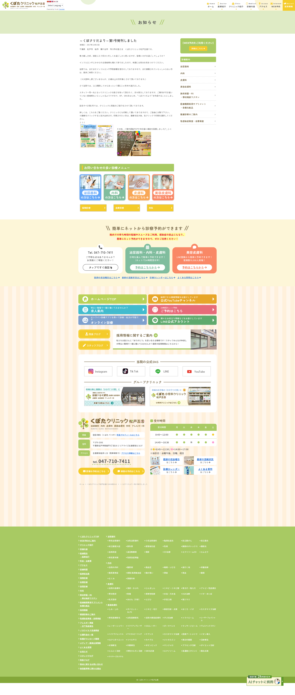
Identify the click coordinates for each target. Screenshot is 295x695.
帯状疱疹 (112, 593)
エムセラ (204, 552)
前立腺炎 (204, 540)
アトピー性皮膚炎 (208, 588)
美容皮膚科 (185, 86)
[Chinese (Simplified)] (48, 1)
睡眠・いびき (169, 567)
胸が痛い (149, 572)
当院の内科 (113, 567)
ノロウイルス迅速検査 (89, 630)
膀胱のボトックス (190, 546)
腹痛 (203, 572)
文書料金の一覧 (86, 634)
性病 (166, 546)
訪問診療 (84, 586)
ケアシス (149, 634)
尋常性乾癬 (150, 593)
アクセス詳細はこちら (130, 453)
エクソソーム (169, 650)
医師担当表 (85, 573)
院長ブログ (95, 334)
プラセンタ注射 (189, 645)
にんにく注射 (114, 650)
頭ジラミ (186, 599)
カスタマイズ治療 (208, 609)
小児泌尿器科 (151, 540)
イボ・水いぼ (206, 593)
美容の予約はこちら (130, 471)
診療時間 (84, 569)
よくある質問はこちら (188, 277)
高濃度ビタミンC (189, 650)
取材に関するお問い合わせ (91, 664)
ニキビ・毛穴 (151, 609)
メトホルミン (169, 639)
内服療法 (131, 645)
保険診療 (86, 207)
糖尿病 (130, 567)
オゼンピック (151, 645)
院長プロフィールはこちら (128, 434)
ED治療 (167, 552)
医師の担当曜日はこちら (106, 277)
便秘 (166, 572)
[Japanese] (55, 1)
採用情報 (84, 610)
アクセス (83, 565)
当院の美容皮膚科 (153, 617)
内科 (182, 73)
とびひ (148, 599)
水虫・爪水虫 (169, 593)
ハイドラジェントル (116, 634)
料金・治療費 (85, 561)
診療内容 (84, 549)
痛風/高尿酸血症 (134, 572)
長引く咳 (186, 567)
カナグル (149, 639)
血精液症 (112, 552)
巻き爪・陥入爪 (189, 588)
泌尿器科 (184, 66)
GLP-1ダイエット (116, 639)
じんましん (150, 588)
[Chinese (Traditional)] (50, 1)
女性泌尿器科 (133, 540)
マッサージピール (190, 625)
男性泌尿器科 (114, 540)
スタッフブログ (95, 345)
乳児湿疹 (112, 599)
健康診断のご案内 (188, 114)
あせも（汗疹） (134, 599)
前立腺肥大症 (114, 546)
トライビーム (188, 617)
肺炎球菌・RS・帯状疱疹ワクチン (190, 95)
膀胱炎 (204, 546)
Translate (62, 9)
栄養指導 (204, 567)
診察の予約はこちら (96, 471)
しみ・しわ (113, 609)
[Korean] (57, 1)
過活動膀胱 (132, 552)
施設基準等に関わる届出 (90, 668)
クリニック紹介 (86, 544)
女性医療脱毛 (133, 617)
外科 (151, 207)
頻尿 (147, 552)
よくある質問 (85, 647)
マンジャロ (168, 645)
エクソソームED (189, 552)
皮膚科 (183, 79)
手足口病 (168, 599)
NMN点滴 (150, 650)
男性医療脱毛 (114, 617)
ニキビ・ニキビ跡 (171, 588)
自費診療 (119, 207)
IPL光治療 (168, 617)
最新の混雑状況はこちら (133, 277)
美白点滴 (204, 650)
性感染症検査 (133, 557)
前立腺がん (187, 540)
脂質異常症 (113, 572)
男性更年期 (113, 557)
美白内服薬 (187, 639)
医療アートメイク (190, 634)
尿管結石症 (150, 546)
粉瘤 (129, 593)
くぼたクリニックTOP (89, 536)
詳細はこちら (197, 48)
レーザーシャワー (116, 625)
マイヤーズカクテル (116, 656)
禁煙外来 (131, 578)
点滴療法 (112, 645)
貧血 (184, 572)
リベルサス (132, 639)
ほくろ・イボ (188, 609)
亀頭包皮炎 (169, 540)
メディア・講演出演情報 (90, 643)
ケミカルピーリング (134, 634)
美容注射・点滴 (170, 609)
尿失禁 (130, 546)
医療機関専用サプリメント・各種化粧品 (193, 105)
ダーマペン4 (169, 625)
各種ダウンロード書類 (89, 638)
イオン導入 (205, 634)
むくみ (112, 578)
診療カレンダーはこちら (161, 277)
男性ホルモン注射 (134, 650)
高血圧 (148, 567)
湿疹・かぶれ (133, 588)
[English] (52, 1)
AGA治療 (186, 593)
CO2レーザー (151, 625)
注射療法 (204, 639)
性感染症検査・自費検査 (192, 121)
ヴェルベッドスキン (208, 626)
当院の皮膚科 (114, 588)
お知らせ (84, 651)
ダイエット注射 (207, 645)
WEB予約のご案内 (88, 540)
